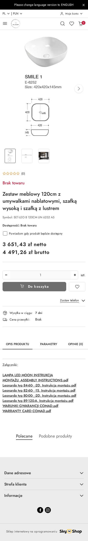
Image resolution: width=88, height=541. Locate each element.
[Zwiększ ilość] (75, 275)
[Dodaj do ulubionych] (77, 286)
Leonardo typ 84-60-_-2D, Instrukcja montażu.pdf (39, 385)
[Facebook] (40, 510)
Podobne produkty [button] (55, 436)
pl (4, 13)
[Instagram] (48, 510)
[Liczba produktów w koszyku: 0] (80, 23)
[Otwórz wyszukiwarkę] (62, 23)
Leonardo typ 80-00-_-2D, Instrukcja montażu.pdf (39, 395)
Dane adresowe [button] (17, 473)
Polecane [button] (24, 436)
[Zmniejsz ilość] (6, 275)
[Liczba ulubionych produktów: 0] (71, 23)
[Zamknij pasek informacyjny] (83, 5)
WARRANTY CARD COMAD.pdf (27, 410)
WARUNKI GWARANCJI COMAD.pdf (30, 405)
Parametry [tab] (48, 344)
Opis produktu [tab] (17, 344)
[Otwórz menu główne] (5, 23)
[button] (78, 88)
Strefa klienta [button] (15, 484)
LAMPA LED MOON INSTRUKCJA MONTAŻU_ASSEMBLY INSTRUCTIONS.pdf (35, 378)
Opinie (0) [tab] (75, 344)
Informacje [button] (13, 495)
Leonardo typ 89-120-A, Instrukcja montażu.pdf (38, 400)
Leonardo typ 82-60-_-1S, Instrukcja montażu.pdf (39, 390)
